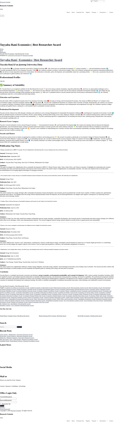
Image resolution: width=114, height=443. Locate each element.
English (96, 1)
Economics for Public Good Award (67, 292)
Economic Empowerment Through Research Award (74, 289)
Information (103, 12)
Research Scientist (5, 2)
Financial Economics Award (19, 297)
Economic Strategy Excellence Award (47, 291)
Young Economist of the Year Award (38, 302)
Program (94, 12)
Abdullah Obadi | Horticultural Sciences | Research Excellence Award (19, 341)
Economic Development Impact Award (48, 289)
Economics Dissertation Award (24, 292)
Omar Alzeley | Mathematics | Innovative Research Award (16, 334)
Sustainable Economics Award (54, 300)
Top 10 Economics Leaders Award (73, 300)
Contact (111, 12)
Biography (3, 52)
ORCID (2, 81)
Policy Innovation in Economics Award (45, 299)
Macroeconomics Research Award (94, 297)
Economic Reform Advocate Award (26, 291)
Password (5, 400)
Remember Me (6, 404)
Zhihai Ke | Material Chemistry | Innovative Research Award (17, 338)
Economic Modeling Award (8, 291)
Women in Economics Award (19, 302)
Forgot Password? (5, 409)
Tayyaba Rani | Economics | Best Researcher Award (31, 59)
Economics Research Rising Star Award (34, 296)
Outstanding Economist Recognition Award (21, 299)
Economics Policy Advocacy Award (62, 294)
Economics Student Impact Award (55, 296)
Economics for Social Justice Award (88, 292)
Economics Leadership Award (42, 294)
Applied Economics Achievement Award (41, 288)
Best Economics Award (95, 288)
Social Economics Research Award (35, 300)
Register (88, 12)
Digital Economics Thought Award (26, 289)
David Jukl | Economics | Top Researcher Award (51, 316)
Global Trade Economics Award (75, 297)
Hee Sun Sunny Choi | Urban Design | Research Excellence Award (19, 339)
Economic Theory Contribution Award (70, 291)
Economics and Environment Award (92, 291)
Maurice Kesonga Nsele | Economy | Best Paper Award (13, 316)
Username (6, 397)
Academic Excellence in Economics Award (17, 288)
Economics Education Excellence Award (45, 292)
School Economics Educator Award (15, 300)
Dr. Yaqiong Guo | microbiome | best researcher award (15, 304)
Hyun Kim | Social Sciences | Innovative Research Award (16, 336)
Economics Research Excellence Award (11, 296)
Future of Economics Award (35, 297)
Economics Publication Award (101, 294)
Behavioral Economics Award (61, 288)
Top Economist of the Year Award (93, 300)
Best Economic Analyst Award (79, 288)
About (73, 12)
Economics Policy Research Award (83, 294)
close (1, 9)
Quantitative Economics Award (86, 299)
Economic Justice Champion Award (100, 289)
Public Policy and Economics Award (67, 299)
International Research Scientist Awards (11, 372)
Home (68, 12)
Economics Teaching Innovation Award (77, 296)
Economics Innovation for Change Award (21, 294)
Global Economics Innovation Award (54, 297)
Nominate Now (80, 12)
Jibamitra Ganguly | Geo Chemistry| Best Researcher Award (17, 305)
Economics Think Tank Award (97, 296)
